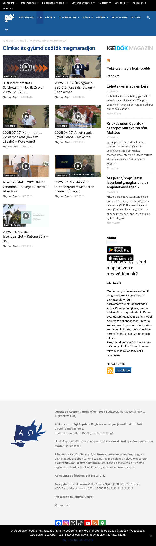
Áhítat (100, 17)
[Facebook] (58, 523)
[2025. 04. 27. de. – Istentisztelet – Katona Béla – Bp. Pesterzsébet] (26, 215)
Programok (119, 17)
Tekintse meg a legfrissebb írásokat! (128, 72)
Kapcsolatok (139, 2)
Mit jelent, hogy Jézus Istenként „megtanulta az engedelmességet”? (127, 182)
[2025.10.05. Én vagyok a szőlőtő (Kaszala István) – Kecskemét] (78, 66)
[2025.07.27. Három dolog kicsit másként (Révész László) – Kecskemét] (26, 116)
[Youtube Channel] (87, 523)
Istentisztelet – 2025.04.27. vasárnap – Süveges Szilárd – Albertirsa (25, 186)
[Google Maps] (102, 523)
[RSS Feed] (95, 523)
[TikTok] (80, 523)
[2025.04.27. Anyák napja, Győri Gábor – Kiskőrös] (78, 116)
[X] (73, 523)
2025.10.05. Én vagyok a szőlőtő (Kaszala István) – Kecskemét (75, 87)
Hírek (48, 17)
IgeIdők (135, 17)
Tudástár (103, 2)
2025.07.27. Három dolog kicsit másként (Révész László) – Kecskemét (22, 137)
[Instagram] (66, 523)
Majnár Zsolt (10, 96)
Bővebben (123, 370)
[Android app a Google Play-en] (119, 252)
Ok (64, 540)
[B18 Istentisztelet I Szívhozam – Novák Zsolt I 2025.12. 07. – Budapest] (26, 66)
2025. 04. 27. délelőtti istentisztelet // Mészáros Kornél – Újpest (74, 186)
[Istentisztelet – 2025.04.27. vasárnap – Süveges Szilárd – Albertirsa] (26, 166)
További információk (80, 540)
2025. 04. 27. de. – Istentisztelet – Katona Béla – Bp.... (25, 236)
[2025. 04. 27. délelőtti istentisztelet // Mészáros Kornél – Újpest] (78, 166)
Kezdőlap (8, 41)
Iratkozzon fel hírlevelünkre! (74, 497)
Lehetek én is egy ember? (127, 86)
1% (40, 17)
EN (6, 29)
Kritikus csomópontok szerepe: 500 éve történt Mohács (127, 128)
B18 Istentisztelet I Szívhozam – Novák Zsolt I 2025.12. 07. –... (23, 87)
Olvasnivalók (67, 17)
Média (86, 17)
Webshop (8, 8)
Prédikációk (10, 76)
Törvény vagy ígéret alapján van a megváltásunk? (126, 267)
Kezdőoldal (27, 17)
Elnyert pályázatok (82, 2)
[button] (148, 17)
